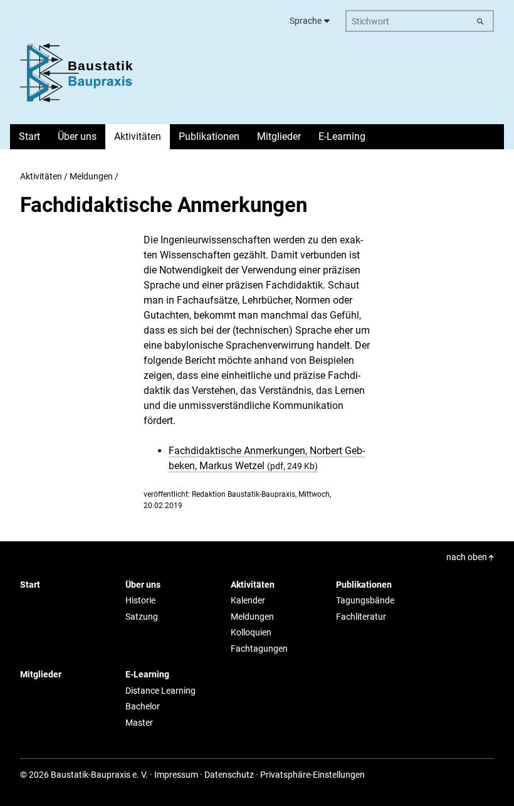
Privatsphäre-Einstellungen (312, 775)
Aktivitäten (41, 176)
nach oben (467, 557)
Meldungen (91, 176)
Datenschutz (229, 775)
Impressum (176, 775)
